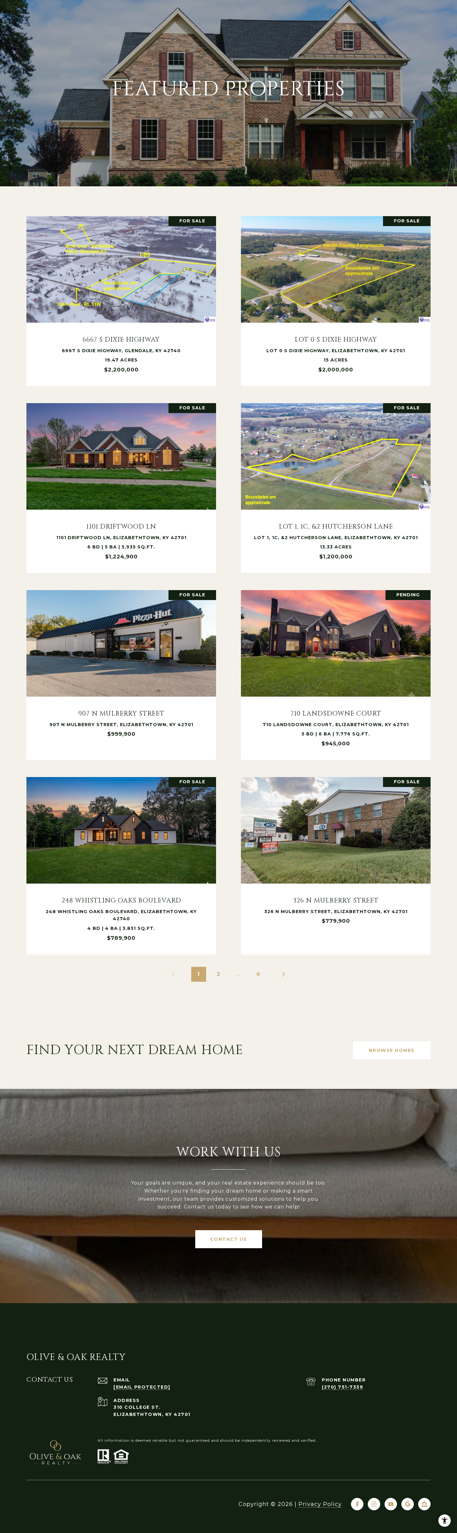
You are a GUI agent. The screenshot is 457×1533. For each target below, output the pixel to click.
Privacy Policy (320, 1504)
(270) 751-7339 (342, 1387)
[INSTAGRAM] (374, 1504)
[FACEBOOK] (357, 1504)
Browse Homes (392, 1050)
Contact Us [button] (228, 1239)
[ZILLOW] (424, 1504)
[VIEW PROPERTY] (121, 292)
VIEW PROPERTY (121, 298)
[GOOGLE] (407, 1504)
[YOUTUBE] (391, 1504)
